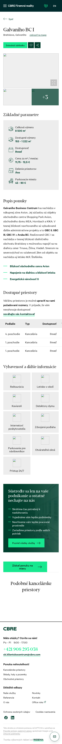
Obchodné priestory (13, 679)
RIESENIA (38, 739)
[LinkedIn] (12, 718)
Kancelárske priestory (14, 669)
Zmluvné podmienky (11, 733)
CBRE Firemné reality (21, 5)
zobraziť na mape (38, 34)
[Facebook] (6, 718)
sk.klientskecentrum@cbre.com (21, 654)
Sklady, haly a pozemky (15, 674)
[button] (54, 736)
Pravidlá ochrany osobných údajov (17, 730)
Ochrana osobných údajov (16, 711)
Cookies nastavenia (45, 711)
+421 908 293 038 (20, 649)
